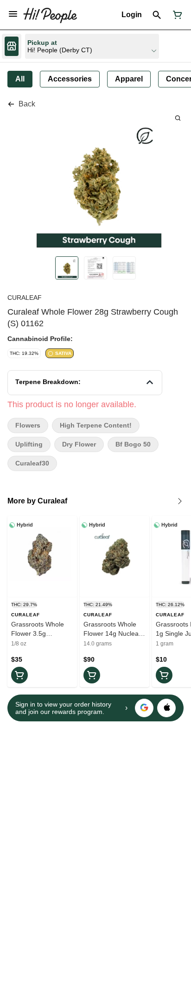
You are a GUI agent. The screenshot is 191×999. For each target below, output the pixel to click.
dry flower (79, 444)
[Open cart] (176, 15)
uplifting (29, 444)
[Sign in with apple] (166, 708)
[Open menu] (13, 13)
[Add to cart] (19, 675)
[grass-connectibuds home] (50, 15)
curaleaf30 (32, 463)
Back (27, 104)
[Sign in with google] (144, 708)
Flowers (27, 425)
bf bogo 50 (133, 444)
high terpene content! (96, 425)
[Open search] (157, 15)
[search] (178, 118)
